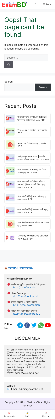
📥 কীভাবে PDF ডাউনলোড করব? (18, 268)
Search (8, 81)
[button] (36, 4)
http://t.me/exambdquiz (26, 313)
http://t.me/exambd (24, 287)
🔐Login (27, 414)
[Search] (8, 64)
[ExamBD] (14, 4)
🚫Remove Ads (9, 414)
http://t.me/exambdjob (26, 304)
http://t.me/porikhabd (25, 296)
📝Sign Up (45, 414)
